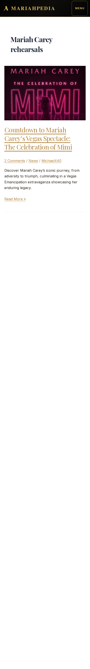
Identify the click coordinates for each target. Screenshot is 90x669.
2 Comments (14, 161)
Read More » (15, 199)
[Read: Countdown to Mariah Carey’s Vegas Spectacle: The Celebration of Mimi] (45, 92)
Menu (80, 8)
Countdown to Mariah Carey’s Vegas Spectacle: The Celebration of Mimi (38, 138)
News (33, 161)
